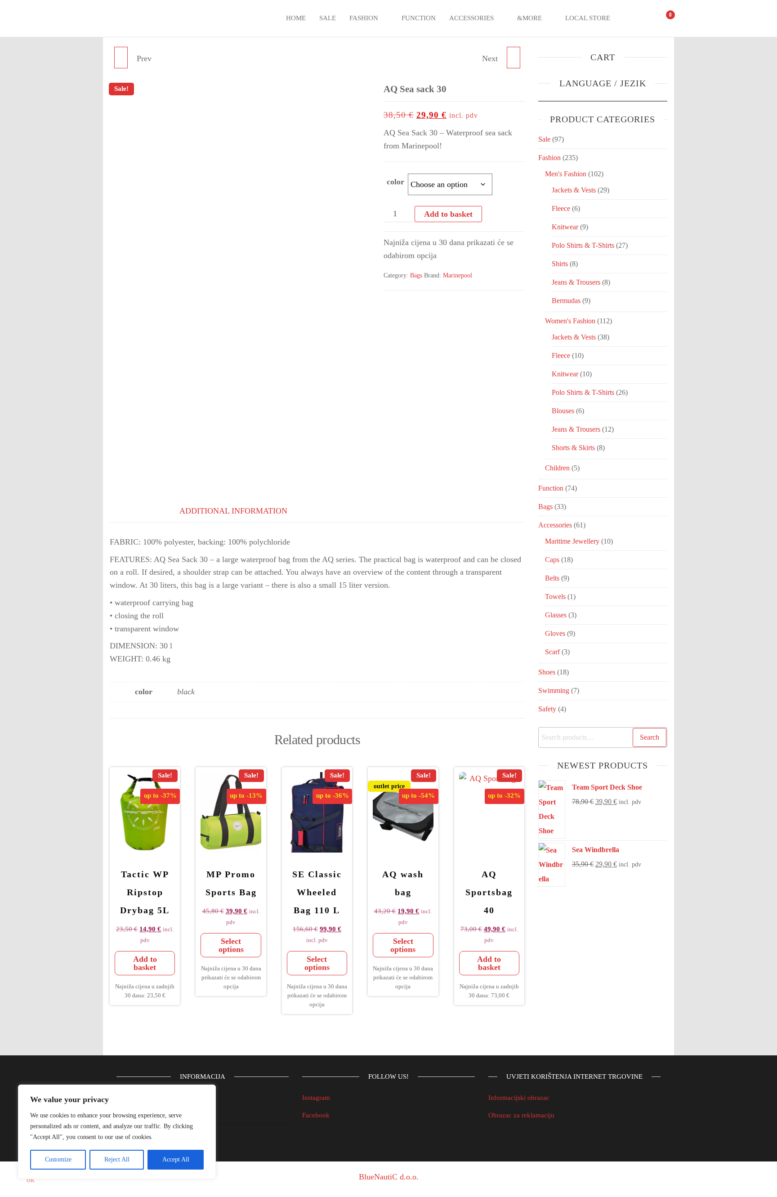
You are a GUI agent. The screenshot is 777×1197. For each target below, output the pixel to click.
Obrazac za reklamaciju (521, 1115)
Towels (555, 596)
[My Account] (646, 18)
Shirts (560, 264)
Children (557, 468)
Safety (547, 709)
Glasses (556, 615)
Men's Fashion (565, 174)
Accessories (471, 18)
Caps (552, 559)
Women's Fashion (570, 321)
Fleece (561, 208)
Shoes (546, 672)
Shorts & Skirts (573, 447)
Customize (58, 1159)
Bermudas (566, 300)
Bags (416, 275)
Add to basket (448, 214)
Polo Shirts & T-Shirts (583, 245)
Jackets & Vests (574, 190)
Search (649, 737)
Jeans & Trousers (576, 282)
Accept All (175, 1159)
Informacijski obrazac (518, 1097)
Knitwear (565, 227)
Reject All (117, 1159)
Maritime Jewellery (572, 541)
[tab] (132, 509)
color (395, 181)
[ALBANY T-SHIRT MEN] (121, 57)
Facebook (316, 1115)
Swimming (553, 690)
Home (296, 18)
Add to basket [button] (145, 963)
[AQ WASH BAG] (513, 57)
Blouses (563, 411)
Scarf (552, 652)
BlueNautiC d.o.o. (389, 1176)
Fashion (363, 18)
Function (419, 18)
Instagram (316, 1097)
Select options (231, 945)
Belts (552, 578)
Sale (327, 18)
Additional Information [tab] (233, 510)
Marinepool (457, 275)
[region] (117, 1132)
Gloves (555, 633)
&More (529, 18)
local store (587, 18)
